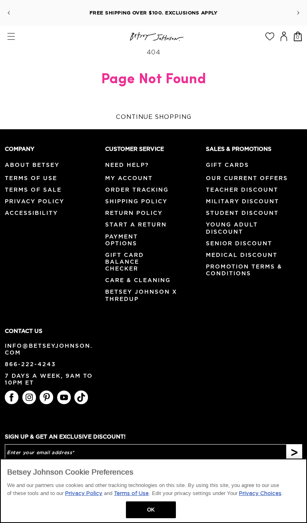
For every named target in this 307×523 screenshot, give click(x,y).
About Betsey (32, 164)
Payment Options (121, 240)
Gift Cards (227, 164)
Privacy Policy (34, 201)
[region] (153, 491)
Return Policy (134, 212)
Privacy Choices (260, 493)
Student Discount (242, 212)
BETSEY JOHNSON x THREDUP (141, 295)
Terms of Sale (33, 189)
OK (151, 509)
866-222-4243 (30, 364)
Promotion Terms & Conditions (244, 270)
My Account (129, 178)
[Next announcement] (298, 13)
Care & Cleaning (138, 280)
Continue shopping (153, 117)
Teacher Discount (242, 189)
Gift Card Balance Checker (124, 261)
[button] (11, 36)
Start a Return (136, 224)
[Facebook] (11, 397)
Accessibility (31, 212)
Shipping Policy (136, 201)
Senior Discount (239, 243)
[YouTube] (64, 397)
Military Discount (242, 201)
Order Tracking (137, 189)
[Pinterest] (46, 397)
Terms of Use (31, 178)
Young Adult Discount (232, 228)
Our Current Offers (247, 178)
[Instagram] (29, 397)
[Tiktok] (81, 397)
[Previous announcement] (9, 13)
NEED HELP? (127, 164)
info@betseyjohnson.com (49, 349)
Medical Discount (241, 254)
